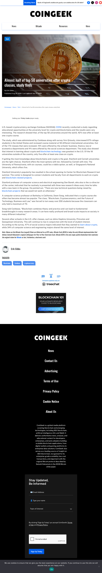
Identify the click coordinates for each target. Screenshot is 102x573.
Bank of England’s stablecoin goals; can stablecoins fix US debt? (61, 2)
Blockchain (6, 263)
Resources (63, 26)
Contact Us (51, 361)
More (88, 26)
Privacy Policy (51, 391)
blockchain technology (51, 151)
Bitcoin (19, 237)
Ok (52, 569)
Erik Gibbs (10, 90)
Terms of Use (51, 381)
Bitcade (39, 26)
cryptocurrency (29, 263)
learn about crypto (88, 225)
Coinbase (17, 263)
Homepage (7, 107)
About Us (51, 411)
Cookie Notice (51, 401)
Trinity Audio (25, 118)
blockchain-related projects (19, 178)
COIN (58, 127)
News (14, 26)
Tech (7, 39)
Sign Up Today (36, 551)
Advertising (51, 371)
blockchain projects (11, 191)
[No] (99, 566)
